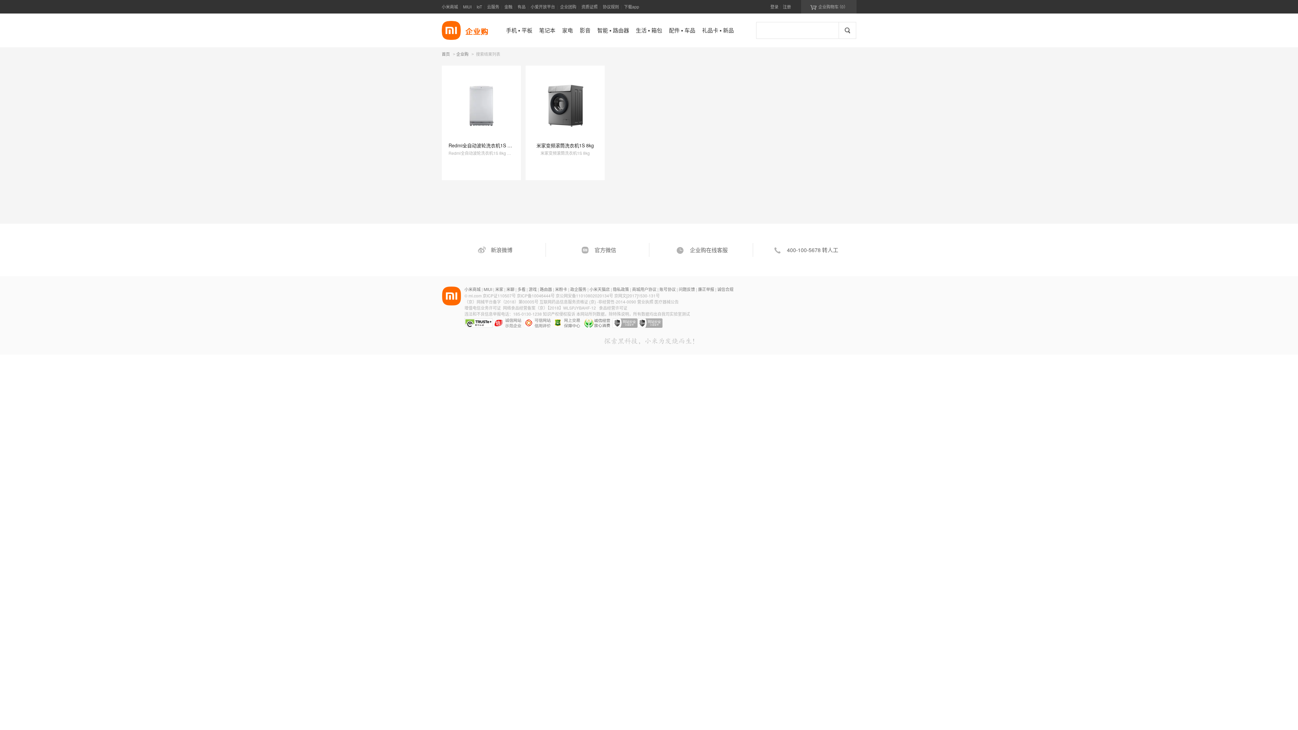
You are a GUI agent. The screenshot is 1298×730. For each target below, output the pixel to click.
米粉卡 (561, 289)
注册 (787, 6)
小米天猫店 (600, 289)
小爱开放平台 (543, 6)
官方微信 (605, 250)
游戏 (533, 289)
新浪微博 (501, 250)
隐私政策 (621, 289)
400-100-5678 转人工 (812, 250)
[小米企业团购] (451, 30)
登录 (774, 6)
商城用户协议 (644, 289)
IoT (479, 6)
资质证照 (589, 6)
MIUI (467, 6)
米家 (499, 289)
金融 (508, 6)
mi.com (475, 295)
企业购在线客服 (709, 250)
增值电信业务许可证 (482, 308)
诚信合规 (725, 289)
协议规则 (611, 6)
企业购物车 (829, 6)
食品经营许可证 (613, 308)
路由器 (546, 289)
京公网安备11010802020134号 (585, 295)
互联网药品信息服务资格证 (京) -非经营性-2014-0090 (588, 302)
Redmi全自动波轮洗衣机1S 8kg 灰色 (487, 145)
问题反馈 (687, 289)
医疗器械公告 (666, 302)
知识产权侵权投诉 (559, 314)
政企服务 (578, 289)
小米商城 (450, 6)
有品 (522, 6)
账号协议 (667, 289)
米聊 (510, 289)
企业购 (462, 54)
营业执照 (645, 302)
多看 (522, 289)
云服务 (493, 6)
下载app (631, 6)
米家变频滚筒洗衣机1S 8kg (565, 145)
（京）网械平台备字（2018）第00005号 (501, 302)
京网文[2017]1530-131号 (637, 295)
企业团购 (568, 6)
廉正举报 (706, 289)
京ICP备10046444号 (536, 295)
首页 (446, 54)
